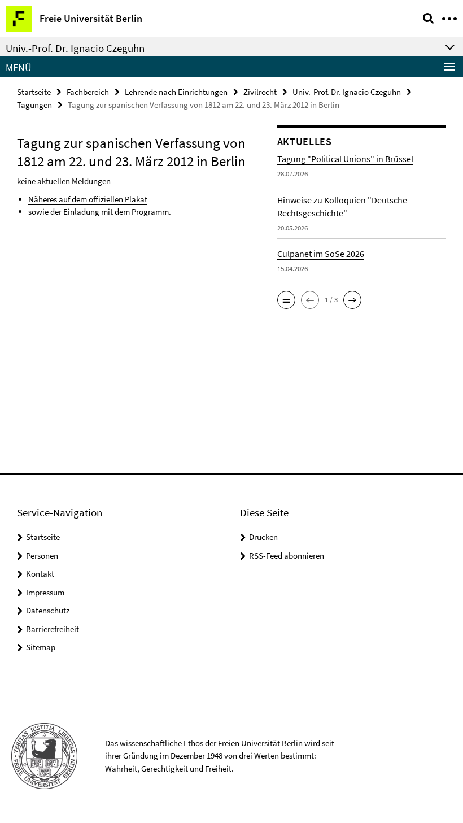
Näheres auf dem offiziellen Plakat (87, 199)
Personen (42, 555)
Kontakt (40, 573)
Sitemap (40, 647)
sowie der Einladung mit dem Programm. (99, 211)
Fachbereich (88, 91)
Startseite (34, 91)
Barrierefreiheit (52, 629)
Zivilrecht (260, 91)
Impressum (45, 592)
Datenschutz (47, 610)
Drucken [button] (263, 537)
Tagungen (34, 104)
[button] (286, 300)
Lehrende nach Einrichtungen (176, 91)
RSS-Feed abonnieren (286, 555)
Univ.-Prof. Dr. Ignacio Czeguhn (346, 91)
